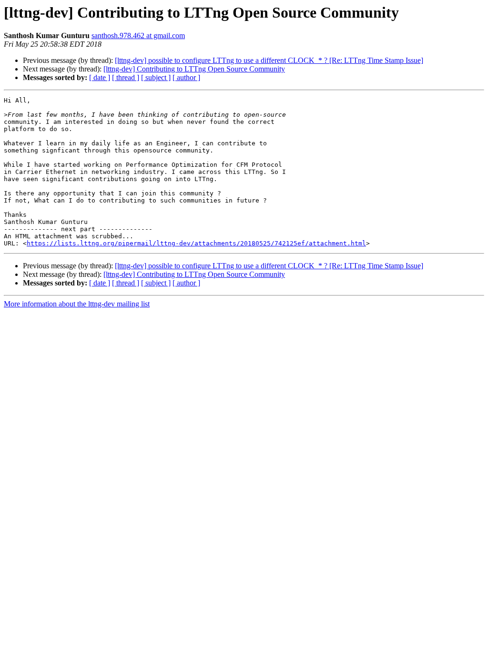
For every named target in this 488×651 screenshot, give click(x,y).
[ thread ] (125, 77)
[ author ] (186, 77)
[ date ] (99, 77)
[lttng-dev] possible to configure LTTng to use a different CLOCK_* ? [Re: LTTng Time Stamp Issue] (269, 60)
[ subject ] (156, 77)
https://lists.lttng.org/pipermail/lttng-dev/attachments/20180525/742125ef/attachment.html (196, 243)
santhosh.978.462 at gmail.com (138, 35)
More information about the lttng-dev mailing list (77, 304)
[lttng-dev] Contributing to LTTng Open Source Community (194, 69)
